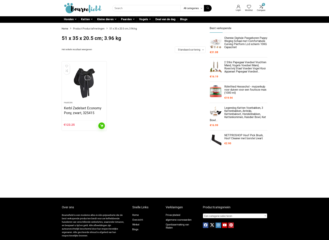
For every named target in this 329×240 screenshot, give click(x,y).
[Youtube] (224, 225)
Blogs (183, 19)
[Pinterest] (231, 225)
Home (65, 28)
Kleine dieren (105, 19)
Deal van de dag (165, 19)
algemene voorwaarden (179, 219)
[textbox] (235, 216)
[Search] (208, 8)
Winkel (135, 224)
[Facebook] (205, 225)
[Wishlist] (249, 7)
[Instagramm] (218, 225)
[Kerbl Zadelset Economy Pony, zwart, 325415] (84, 83)
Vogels (143, 19)
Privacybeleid (173, 215)
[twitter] (212, 225)
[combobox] (235, 215)
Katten (85, 19)
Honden (69, 19)
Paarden (126, 19)
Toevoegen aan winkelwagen (101, 125)
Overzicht (137, 219)
